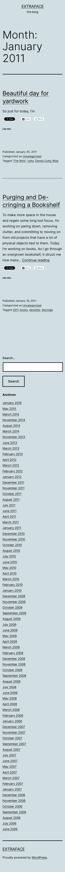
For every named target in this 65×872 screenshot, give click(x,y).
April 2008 (9, 704)
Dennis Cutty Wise (46, 160)
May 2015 (9, 408)
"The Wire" (19, 160)
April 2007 (9, 772)
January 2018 (12, 403)
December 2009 (13, 596)
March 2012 (10, 465)
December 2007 (13, 727)
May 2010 (9, 567)
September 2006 (14, 812)
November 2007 (13, 732)
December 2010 (13, 533)
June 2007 (9, 761)
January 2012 (12, 477)
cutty (30, 160)
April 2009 (9, 641)
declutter (34, 309)
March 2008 (11, 709)
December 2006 (13, 795)
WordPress (39, 857)
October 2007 (12, 738)
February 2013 (12, 454)
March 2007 (11, 778)
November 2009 (14, 602)
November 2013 (13, 437)
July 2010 (9, 556)
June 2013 (9, 442)
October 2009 (12, 607)
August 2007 (11, 749)
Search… (8, 358)
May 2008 (9, 698)
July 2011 (8, 505)
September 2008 (14, 675)
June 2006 (10, 829)
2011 (15, 309)
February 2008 (12, 715)
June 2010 (9, 562)
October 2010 (12, 545)
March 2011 (10, 522)
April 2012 (9, 459)
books (24, 309)
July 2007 (9, 755)
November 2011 (13, 488)
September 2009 (14, 613)
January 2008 (12, 721)
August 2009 (11, 619)
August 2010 (11, 550)
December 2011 (13, 482)
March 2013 (10, 448)
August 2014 (11, 425)
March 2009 (11, 647)
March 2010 (10, 579)
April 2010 (9, 573)
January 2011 (11, 528)
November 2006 (14, 800)
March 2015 (10, 414)
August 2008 (11, 681)
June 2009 (10, 630)
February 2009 (12, 653)
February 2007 (12, 783)
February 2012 (12, 471)
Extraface (33, 6)
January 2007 (12, 789)
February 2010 (12, 584)
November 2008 (14, 664)
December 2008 (13, 658)
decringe (47, 309)
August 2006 (11, 817)
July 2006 (9, 823)
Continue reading (36, 260)
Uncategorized (32, 156)
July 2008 (9, 687)
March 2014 (10, 431)
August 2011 (11, 499)
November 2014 (13, 420)
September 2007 (14, 744)
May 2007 (9, 766)
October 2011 (11, 494)
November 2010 (13, 539)
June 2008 (10, 692)
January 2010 (12, 590)
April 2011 (9, 516)
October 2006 (12, 806)
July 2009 (9, 624)
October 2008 (12, 670)
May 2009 (9, 636)
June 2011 (9, 511)
